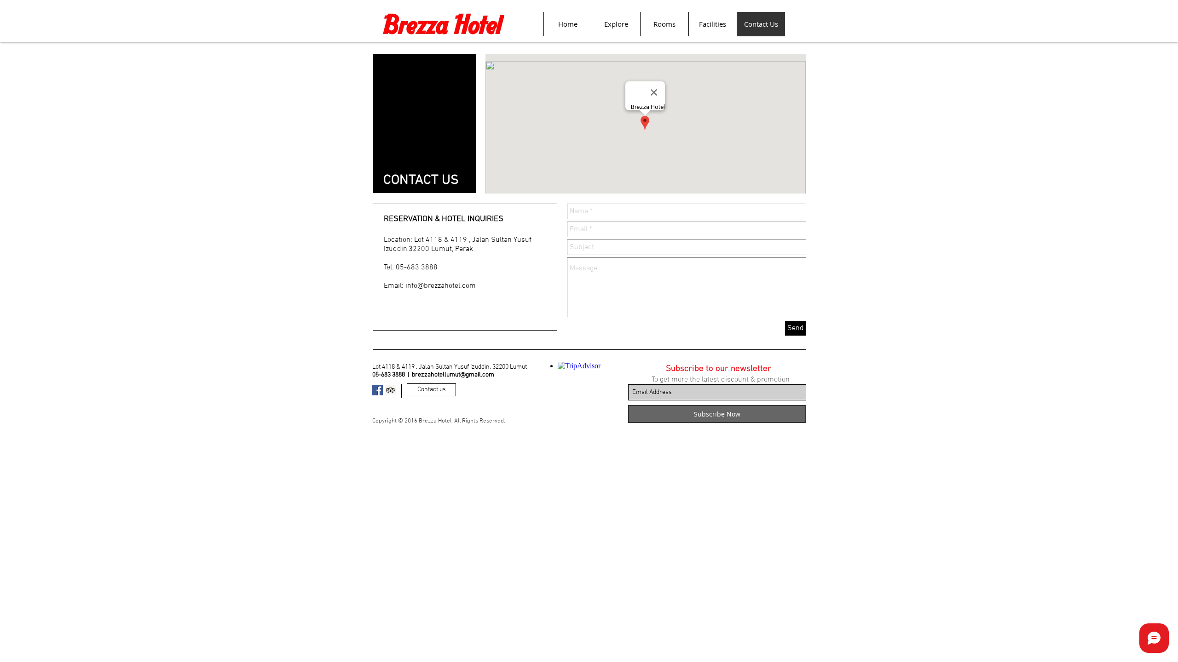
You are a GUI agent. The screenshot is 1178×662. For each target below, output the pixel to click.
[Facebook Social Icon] (377, 390)
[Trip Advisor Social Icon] (390, 390)
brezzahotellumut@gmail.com (453, 375)
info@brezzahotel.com (440, 286)
